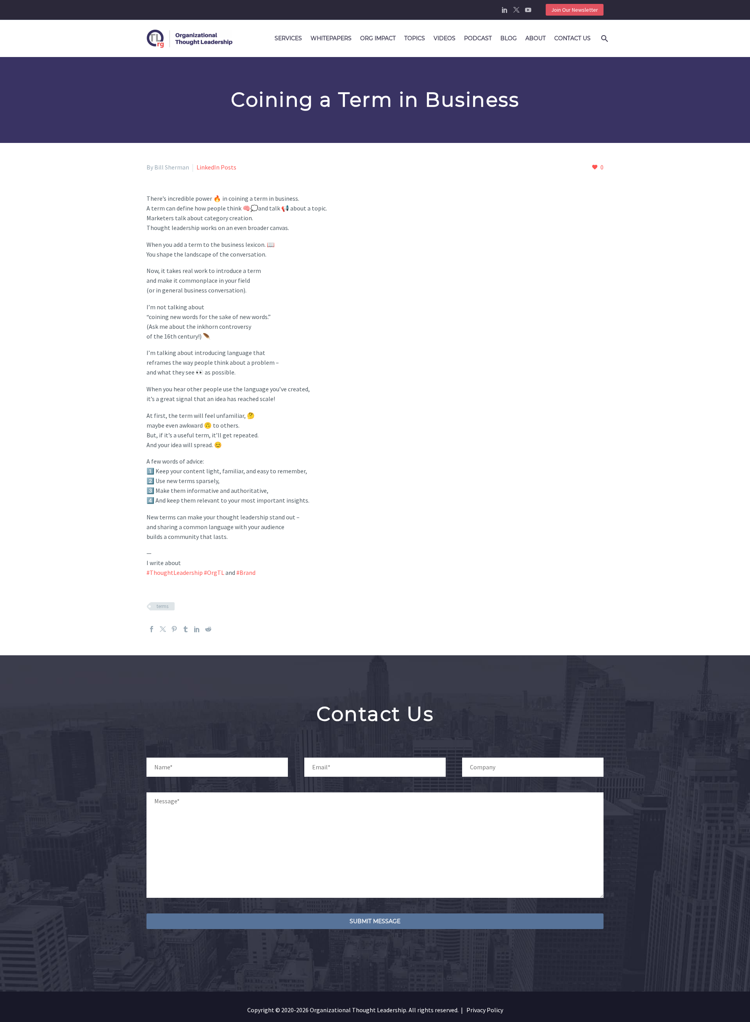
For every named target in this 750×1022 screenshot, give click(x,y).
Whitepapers (331, 38)
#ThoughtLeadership (174, 572)
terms (162, 606)
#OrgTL (214, 572)
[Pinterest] (174, 629)
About (535, 38)
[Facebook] (151, 629)
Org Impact (378, 38)
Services (288, 38)
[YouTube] (528, 10)
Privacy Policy (484, 1010)
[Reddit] (208, 629)
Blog (508, 38)
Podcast (478, 38)
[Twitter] (516, 10)
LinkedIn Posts (216, 167)
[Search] (603, 38)
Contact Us (572, 38)
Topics (414, 38)
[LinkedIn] (505, 10)
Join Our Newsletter (574, 9)
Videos (444, 38)
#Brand (245, 572)
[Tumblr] (185, 629)
